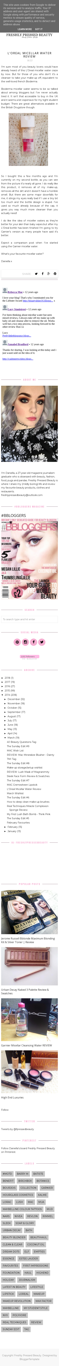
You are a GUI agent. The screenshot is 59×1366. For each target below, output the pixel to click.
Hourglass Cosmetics (18, 1194)
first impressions (35, 1265)
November (14, 703)
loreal (24, 1293)
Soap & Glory (25, 1223)
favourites (10, 1265)
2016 (8, 686)
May (10, 729)
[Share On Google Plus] (48, 273)
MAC (30, 1202)
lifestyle (36, 1287)
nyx (5, 1315)
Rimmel (48, 1216)
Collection (28, 1187)
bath (29, 1230)
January (12, 831)
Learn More (25, 29)
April (10, 733)
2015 (7, 690)
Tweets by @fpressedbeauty (17, 1129)
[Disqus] (29, 327)
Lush (19, 1202)
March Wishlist (15, 793)
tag (26, 1329)
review (36, 1322)
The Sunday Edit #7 (18, 780)
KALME (42, 1194)
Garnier (47, 1187)
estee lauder (28, 1258)
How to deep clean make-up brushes (28, 801)
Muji (50, 1209)
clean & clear (12, 1244)
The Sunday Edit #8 (18, 763)
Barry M (22, 1173)
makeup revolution (17, 1301)
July (10, 720)
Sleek (7, 1223)
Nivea (18, 1216)
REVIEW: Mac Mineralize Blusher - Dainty (30, 754)
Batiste (38, 1173)
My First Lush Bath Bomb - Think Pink (28, 814)
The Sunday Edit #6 (18, 797)
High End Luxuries (12, 1097)
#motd (7, 1173)
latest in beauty (14, 1287)
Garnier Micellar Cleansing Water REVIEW (26, 1045)
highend (42, 1272)
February (13, 826)
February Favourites (18, 822)
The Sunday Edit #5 (18, 818)
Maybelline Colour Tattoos (22, 1209)
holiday (8, 1279)
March (11, 737)
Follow (5, 1109)
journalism (27, 1279)
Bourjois (9, 1187)
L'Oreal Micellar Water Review (24, 789)
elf (26, 1251)
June (11, 724)
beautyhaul (38, 1237)
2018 (8, 677)
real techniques (14, 1322)
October (13, 707)
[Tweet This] (36, 273)
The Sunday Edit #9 (18, 746)
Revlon (32, 1216)
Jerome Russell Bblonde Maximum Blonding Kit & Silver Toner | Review (28, 940)
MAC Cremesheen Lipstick (22, 784)
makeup (39, 1293)
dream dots (11, 1251)
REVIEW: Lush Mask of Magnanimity (28, 771)
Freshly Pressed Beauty (27, 1355)
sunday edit (11, 1329)
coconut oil (35, 1244)
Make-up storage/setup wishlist (24, 767)
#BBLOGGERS (13, 515)
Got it (39, 29)
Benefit (8, 1180)
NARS (6, 1216)
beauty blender (14, 1237)
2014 (8, 694)
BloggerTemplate (29, 1359)
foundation (11, 1272)
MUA (41, 1202)
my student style (36, 1308)
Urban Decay (12, 1230)
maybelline (11, 1308)
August (12, 716)
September (14, 712)
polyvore (19, 1315)
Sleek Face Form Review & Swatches (28, 776)
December (14, 699)
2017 (8, 682)
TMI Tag (11, 759)
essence (8, 1258)
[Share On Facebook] (42, 273)
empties (39, 1251)
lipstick (8, 1293)
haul (28, 1272)
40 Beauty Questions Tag (21, 742)
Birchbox (25, 1180)
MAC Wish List (15, 750)
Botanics (43, 1180)
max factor (43, 1301)
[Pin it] (55, 273)
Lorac (7, 1202)
